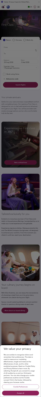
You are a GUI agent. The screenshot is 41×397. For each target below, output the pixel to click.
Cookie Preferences (20, 387)
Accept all (20, 393)
